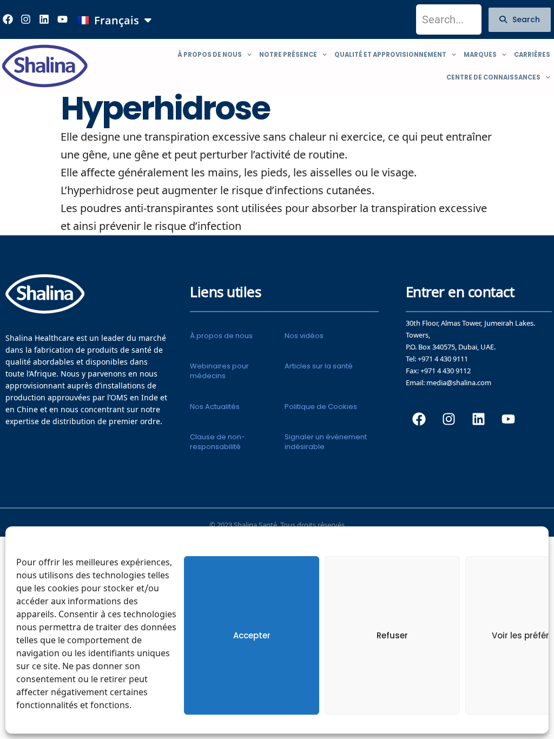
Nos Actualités (215, 406)
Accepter (252, 635)
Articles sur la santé (319, 366)
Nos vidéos (304, 336)
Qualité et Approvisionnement (390, 54)
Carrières (532, 54)
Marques (480, 54)
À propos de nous (209, 54)
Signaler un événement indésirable (326, 442)
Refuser (392, 635)
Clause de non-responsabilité (217, 442)
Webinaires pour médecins (219, 371)
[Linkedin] (44, 19)
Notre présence (288, 54)
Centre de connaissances (493, 77)
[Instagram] (26, 19)
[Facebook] (419, 418)
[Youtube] (62, 19)
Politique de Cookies (321, 406)
